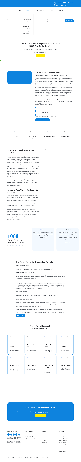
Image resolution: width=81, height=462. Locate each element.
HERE (24, 205)
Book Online (69, 20)
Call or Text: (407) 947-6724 (61, 5)
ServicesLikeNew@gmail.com (31, 438)
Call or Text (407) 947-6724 (42, 119)
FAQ (47, 19)
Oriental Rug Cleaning (27, 17)
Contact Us (61, 10)
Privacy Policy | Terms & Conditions (36, 457)
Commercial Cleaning (26, 28)
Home (20, 10)
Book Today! (40, 55)
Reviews (48, 17)
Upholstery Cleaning (26, 21)
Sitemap (46, 457)
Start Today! (20, 315)
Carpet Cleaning (25, 14)
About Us (51, 10)
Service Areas (41, 10)
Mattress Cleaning (26, 33)
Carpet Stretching (26, 31)
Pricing (36, 10)
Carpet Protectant (26, 26)
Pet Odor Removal (26, 24)
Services (27, 10)
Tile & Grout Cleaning (27, 19)
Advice (48, 21)
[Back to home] (11, 21)
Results (48, 14)
